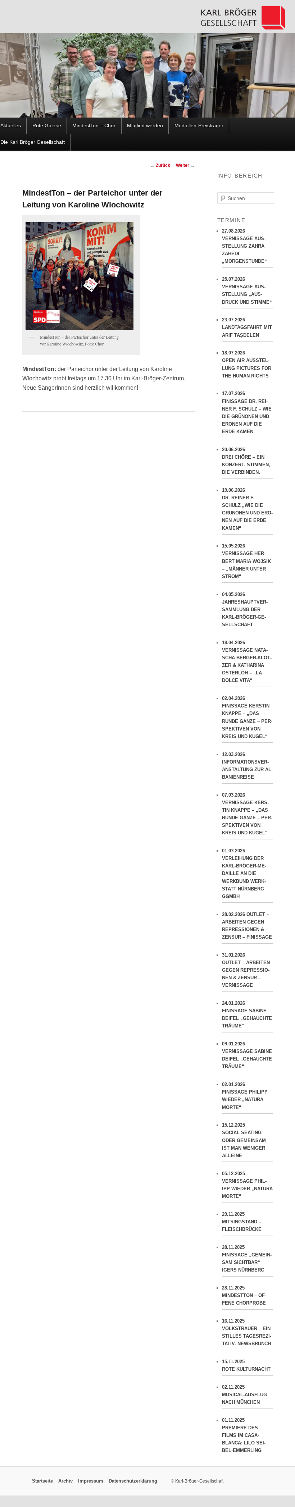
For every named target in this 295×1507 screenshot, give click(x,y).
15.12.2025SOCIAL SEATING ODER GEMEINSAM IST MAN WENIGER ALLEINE (244, 1140)
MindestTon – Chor (93, 125)
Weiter (185, 165)
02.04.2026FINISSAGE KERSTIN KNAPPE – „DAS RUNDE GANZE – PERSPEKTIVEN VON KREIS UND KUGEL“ (247, 717)
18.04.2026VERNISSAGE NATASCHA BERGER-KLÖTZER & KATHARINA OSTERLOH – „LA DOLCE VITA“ (247, 661)
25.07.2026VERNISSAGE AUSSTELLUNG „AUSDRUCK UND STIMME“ (247, 290)
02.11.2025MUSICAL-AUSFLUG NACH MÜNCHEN (244, 1394)
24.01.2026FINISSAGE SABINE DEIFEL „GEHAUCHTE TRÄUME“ (247, 1014)
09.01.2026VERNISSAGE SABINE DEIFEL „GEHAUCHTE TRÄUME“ (247, 1055)
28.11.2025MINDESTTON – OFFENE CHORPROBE (244, 1295)
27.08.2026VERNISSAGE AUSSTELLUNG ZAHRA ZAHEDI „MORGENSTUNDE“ (244, 246)
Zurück (160, 165)
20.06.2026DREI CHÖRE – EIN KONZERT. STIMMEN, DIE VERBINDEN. (246, 461)
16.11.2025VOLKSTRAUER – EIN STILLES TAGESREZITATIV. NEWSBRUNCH (246, 1332)
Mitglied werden (145, 125)
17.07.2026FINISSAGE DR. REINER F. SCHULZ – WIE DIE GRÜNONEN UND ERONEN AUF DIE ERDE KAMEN (247, 412)
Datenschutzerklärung (133, 1481)
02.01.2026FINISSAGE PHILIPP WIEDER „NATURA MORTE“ (245, 1096)
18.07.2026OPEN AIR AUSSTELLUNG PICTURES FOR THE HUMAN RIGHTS (246, 364)
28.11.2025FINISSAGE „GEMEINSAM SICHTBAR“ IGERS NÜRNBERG (247, 1259)
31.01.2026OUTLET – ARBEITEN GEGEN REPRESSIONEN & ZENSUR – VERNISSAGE (246, 970)
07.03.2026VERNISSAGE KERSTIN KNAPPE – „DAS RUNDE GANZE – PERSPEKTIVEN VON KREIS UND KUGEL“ (247, 814)
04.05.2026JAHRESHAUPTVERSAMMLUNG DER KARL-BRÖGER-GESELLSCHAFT (245, 610)
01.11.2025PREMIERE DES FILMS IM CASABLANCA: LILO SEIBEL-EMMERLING (244, 1435)
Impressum (90, 1481)
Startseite (42, 1481)
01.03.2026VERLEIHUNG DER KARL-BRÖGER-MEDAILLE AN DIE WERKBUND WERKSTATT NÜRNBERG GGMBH (244, 873)
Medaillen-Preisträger (198, 125)
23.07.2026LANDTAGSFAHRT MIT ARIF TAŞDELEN (247, 327)
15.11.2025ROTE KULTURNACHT (246, 1365)
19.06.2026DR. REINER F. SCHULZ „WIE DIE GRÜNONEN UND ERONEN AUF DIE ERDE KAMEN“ (247, 509)
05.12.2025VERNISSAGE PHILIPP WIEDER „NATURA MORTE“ (247, 1185)
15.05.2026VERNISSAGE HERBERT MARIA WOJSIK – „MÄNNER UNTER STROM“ (246, 561)
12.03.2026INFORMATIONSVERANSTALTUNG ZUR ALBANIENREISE (247, 766)
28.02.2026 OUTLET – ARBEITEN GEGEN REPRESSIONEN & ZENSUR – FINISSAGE (247, 926)
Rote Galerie (46, 125)
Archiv (65, 1481)
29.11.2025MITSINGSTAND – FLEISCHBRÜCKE (242, 1221)
